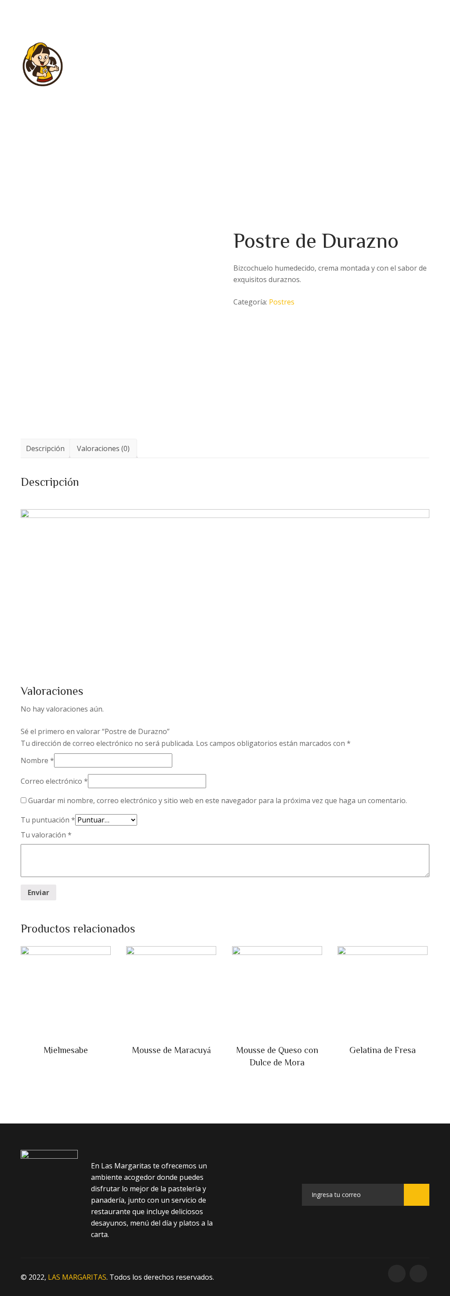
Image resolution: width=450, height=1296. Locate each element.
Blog (338, 64)
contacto (395, 64)
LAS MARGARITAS (77, 1277)
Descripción (45, 448)
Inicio (116, 64)
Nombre (37, 760)
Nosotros (283, 64)
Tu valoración (46, 835)
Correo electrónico (54, 781)
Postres (204, 114)
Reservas (221, 64)
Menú (165, 64)
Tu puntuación (48, 820)
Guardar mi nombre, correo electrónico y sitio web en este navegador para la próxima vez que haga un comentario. (217, 800)
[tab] (45, 448)
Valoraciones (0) (103, 448)
